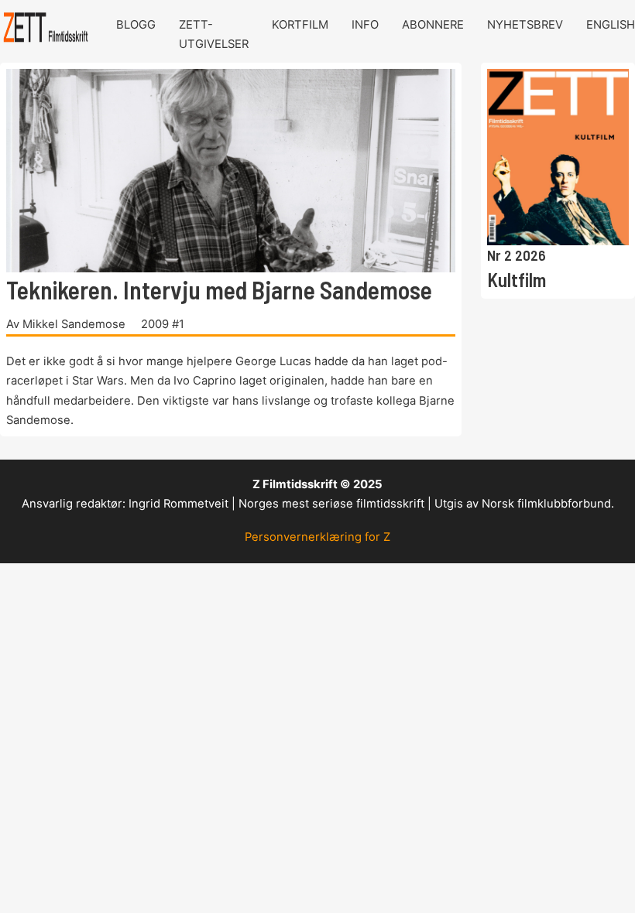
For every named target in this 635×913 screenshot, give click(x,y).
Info (365, 25)
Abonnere (433, 25)
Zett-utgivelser (214, 34)
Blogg (136, 25)
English (610, 25)
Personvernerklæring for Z (317, 537)
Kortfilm (300, 25)
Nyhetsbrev (525, 25)
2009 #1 (162, 324)
